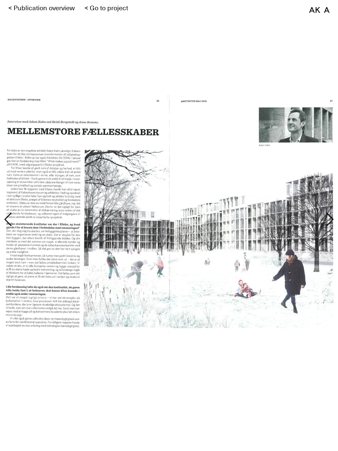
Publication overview (44, 8)
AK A (319, 10)
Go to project (109, 8)
